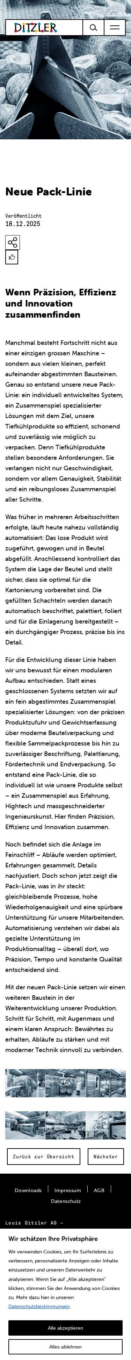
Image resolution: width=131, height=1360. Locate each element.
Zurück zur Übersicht (43, 1156)
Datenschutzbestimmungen (39, 1306)
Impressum (67, 1190)
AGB (99, 1190)
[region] (65, 1294)
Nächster (106, 1156)
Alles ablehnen (65, 1347)
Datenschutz (66, 1201)
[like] (11, 257)
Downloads (28, 1190)
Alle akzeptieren (65, 1328)
